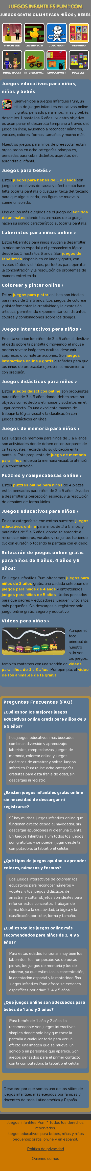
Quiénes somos (45, 1158)
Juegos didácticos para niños (38, 382)
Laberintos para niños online (37, 233)
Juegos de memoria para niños (39, 429)
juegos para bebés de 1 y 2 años (44, 180)
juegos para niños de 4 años (29, 589)
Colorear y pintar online (31, 285)
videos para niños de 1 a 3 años (42, 666)
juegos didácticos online (36, 391)
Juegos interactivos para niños (40, 329)
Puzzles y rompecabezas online (40, 476)
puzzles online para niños (37, 485)
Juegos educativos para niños (38, 511)
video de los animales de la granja (45, 672)
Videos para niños (24, 621)
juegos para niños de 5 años (29, 595)
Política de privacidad (45, 1149)
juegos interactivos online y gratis (41, 358)
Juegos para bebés (25, 171)
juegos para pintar (30, 295)
